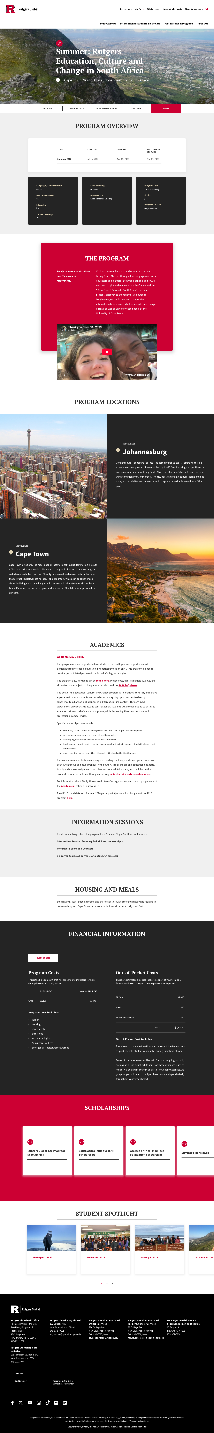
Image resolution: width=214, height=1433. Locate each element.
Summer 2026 (43, 958)
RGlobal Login (153, 9)
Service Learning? (44, 214)
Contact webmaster (138, 1427)
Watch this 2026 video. (70, 656)
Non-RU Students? (45, 195)
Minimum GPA (96, 195)
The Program (77, 108)
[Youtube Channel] (30, 1402)
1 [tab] (101, 1283)
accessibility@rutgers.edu (84, 1421)
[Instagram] (39, 1403)
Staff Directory (21, 1381)
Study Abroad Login (194, 9)
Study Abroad (108, 23)
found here (102, 680)
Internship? (41, 205)
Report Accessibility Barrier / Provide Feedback (126, 1421)
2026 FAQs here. (128, 685)
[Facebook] (12, 1403)
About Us (203, 23)
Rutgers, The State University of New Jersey (99, 1427)
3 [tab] (112, 1283)
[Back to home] (25, 1310)
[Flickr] (56, 1403)
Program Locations (106, 108)
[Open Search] (207, 9)
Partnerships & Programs (179, 23)
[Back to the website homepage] (22, 9)
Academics (135, 108)
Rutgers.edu (126, 9)
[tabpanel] (47, 1150)
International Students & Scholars (140, 23)
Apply (166, 108)
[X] (20, 1402)
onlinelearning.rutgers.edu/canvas (130, 774)
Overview (48, 108)
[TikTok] (48, 1402)
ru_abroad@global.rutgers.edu (65, 1334)
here (69, 798)
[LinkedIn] (65, 1403)
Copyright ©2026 (74, 1427)
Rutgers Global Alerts (172, 9)
